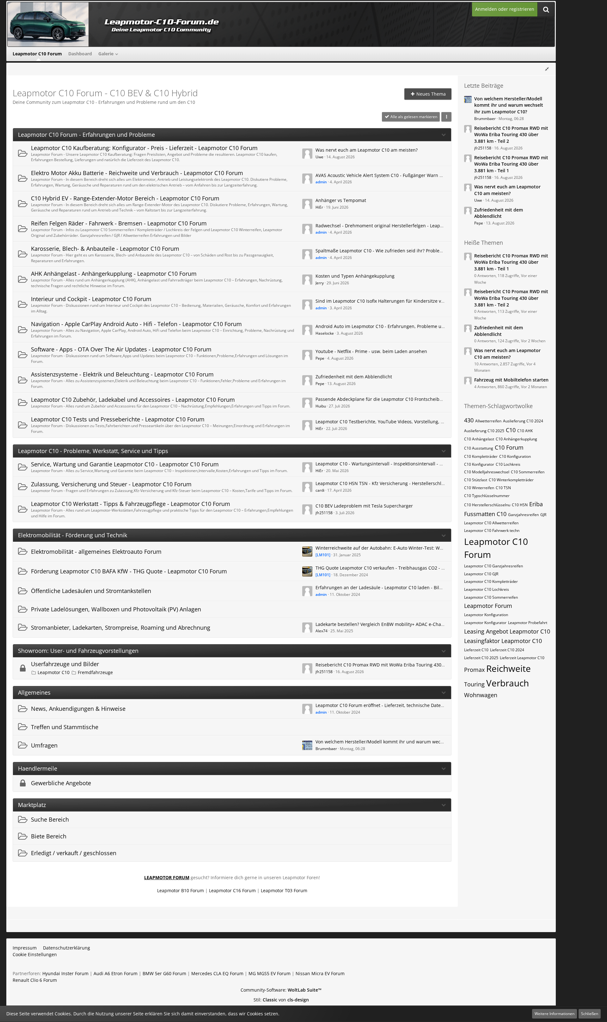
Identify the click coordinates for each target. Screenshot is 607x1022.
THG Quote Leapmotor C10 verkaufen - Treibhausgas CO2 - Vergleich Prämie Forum (404, 568)
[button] (446, 117)
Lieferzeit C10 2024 (507, 650)
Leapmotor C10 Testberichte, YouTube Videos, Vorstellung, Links (383, 422)
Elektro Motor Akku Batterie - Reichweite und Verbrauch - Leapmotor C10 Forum (137, 173)
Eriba (536, 504)
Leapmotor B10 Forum (180, 890)
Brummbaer (326, 748)
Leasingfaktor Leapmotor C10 (503, 641)
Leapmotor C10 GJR (481, 574)
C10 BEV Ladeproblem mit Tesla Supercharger (364, 506)
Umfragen (44, 745)
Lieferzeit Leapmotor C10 (522, 657)
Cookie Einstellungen (35, 954)
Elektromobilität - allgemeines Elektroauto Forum (96, 551)
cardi (320, 490)
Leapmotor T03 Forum (284, 890)
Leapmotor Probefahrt (527, 622)
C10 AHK (525, 430)
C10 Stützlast (475, 480)
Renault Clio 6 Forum (35, 980)
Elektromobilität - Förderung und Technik (72, 535)
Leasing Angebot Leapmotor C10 (507, 631)
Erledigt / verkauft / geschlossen (73, 853)
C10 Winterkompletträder (511, 480)
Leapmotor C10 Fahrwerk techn (491, 530)
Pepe (320, 358)
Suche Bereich (50, 819)
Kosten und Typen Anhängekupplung (355, 276)
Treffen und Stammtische (64, 727)
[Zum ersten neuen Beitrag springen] (307, 153)
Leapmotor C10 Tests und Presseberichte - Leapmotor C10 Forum (118, 419)
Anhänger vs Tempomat (341, 200)
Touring (474, 684)
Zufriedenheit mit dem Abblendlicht (354, 377)
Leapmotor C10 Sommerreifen (491, 597)
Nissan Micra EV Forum (320, 973)
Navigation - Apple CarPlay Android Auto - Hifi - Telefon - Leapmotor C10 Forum (136, 324)
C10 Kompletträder (481, 456)
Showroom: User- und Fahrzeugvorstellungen (78, 650)
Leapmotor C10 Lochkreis (486, 589)
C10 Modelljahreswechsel (486, 472)
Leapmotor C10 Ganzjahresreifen (493, 566)
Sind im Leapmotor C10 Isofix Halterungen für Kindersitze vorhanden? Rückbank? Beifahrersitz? (417, 301)
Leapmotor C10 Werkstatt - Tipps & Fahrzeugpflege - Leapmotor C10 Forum (130, 504)
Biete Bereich (48, 836)
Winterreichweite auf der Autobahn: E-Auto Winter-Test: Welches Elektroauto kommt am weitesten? (421, 548)
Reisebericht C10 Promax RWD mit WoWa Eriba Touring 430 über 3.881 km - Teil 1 (511, 164)
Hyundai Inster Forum (65, 973)
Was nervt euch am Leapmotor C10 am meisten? (367, 150)
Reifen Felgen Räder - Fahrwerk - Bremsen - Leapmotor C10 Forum (119, 223)
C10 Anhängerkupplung (516, 439)
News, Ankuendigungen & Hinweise (78, 708)
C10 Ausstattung (478, 448)
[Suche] (546, 9)
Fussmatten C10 (485, 514)
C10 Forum (509, 447)
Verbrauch (507, 683)
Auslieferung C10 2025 (484, 430)
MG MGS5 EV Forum (269, 973)
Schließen (589, 1013)
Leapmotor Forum (488, 605)
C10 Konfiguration (515, 456)
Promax (474, 669)
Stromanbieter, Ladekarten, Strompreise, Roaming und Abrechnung (120, 627)
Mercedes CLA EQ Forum (217, 973)
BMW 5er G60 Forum (164, 973)
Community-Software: (281, 990)
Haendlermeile (37, 768)
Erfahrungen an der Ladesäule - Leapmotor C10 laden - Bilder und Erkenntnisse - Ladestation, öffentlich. (426, 587)
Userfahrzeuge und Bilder (65, 664)
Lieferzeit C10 (476, 650)
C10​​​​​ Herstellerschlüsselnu (487, 505)
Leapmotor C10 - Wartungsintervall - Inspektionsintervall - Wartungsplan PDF (397, 464)
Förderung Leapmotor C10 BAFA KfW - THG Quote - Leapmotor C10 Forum (129, 571)
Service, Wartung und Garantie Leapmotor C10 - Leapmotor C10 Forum (125, 464)
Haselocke (325, 333)
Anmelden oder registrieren (504, 9)
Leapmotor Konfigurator (485, 622)
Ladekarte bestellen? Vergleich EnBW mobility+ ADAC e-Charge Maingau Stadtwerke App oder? (416, 624)
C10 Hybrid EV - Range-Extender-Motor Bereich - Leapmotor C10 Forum (125, 198)
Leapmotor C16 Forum (232, 890)
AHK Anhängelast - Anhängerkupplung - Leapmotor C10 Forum (114, 273)
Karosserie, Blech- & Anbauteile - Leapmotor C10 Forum (105, 248)
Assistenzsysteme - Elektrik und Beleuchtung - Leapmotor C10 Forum (122, 374)
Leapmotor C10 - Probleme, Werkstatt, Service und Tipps (93, 451)
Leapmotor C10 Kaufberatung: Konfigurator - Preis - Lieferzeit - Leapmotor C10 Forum (144, 148)
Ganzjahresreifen (523, 514)
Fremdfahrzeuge (95, 672)
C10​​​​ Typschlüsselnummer (487, 495)
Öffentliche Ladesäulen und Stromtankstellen (91, 591)
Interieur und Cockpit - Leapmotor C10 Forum (91, 299)
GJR (543, 514)
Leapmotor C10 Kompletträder (491, 581)
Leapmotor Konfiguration (486, 614)
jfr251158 (324, 512)
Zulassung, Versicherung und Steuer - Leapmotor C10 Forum (111, 484)
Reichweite (508, 668)
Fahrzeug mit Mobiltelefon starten (511, 380)
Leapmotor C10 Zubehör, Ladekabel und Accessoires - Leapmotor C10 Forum (133, 399)
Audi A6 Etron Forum (116, 973)
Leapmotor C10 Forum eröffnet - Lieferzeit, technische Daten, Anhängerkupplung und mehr (413, 705)
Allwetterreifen (488, 421)
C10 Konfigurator (479, 464)
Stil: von (281, 1000)
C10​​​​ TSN (503, 487)
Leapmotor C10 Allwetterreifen (491, 523)
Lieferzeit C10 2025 (481, 657)
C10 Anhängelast (479, 439)
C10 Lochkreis (508, 464)
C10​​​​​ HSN (520, 505)
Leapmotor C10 (54, 672)
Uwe (319, 157)
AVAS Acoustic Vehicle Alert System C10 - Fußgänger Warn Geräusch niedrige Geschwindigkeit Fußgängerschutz (434, 175)
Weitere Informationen (554, 1013)
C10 (511, 430)
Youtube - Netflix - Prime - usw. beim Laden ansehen (371, 351)
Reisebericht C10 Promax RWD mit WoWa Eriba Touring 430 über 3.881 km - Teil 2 (402, 665)
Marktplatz (32, 805)
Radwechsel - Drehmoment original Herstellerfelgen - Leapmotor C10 (389, 226)
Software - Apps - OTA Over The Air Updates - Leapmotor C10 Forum (121, 349)
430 (469, 420)
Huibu (321, 406)
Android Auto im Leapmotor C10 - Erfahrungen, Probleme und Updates (391, 326)
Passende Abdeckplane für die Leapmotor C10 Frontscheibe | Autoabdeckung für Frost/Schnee (416, 399)
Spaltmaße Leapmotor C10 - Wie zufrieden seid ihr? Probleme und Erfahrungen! (400, 251)
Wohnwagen (480, 695)
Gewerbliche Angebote (61, 783)
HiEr (319, 207)
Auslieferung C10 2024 (523, 421)
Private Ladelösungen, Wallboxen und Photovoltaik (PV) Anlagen (116, 609)
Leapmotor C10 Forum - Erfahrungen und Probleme (86, 134)
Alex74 (322, 631)
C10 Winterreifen (479, 487)
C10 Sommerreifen (527, 472)
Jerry (320, 283)
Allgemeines (34, 692)
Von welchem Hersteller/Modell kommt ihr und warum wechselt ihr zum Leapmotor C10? (410, 742)
